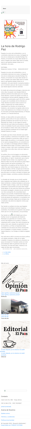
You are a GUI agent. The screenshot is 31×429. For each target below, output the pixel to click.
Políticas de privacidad (7, 420)
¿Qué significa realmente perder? (10, 293)
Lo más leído (7, 252)
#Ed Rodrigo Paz (7, 249)
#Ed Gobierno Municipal (20, 249)
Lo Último (6, 254)
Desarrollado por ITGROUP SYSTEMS (11, 425)
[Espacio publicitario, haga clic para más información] (15, 29)
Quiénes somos (5, 413)
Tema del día (4, 315)
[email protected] (6, 406)
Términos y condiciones (8, 416)
